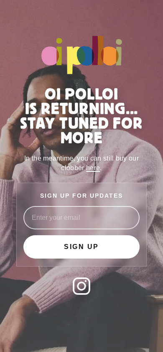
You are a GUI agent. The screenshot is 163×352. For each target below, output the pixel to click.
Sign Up (81, 246)
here (93, 167)
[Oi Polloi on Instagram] (81, 286)
